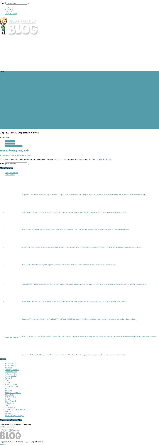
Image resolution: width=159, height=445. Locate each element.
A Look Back (10, 76)
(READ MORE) (105, 159)
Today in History (11, 14)
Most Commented (11, 173)
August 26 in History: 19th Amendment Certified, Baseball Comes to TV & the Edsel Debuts (34, 102)
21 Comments (26, 155)
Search (2, 3)
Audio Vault (9, 78)
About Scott (9, 9)
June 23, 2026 (15, 155)
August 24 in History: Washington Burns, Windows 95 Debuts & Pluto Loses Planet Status (33, 117)
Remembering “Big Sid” (14, 150)
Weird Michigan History (13, 146)
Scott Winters (5, 155)
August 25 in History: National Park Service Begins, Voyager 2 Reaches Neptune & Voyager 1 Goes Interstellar (41, 109)
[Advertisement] (79, 53)
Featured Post (10, 80)
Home (7, 7)
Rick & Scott (9, 82)
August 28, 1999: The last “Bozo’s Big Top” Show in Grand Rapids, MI (26, 86)
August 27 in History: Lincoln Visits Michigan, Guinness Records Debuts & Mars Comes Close (35, 94)
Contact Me (9, 12)
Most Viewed (10, 175)
